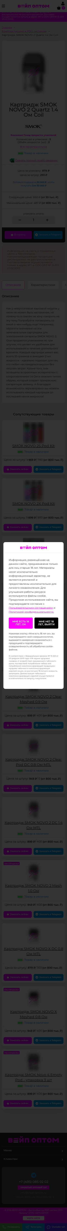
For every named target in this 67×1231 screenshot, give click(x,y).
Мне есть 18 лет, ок (20, 623)
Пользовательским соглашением (31, 608)
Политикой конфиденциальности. (31, 612)
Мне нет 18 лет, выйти (46, 623)
